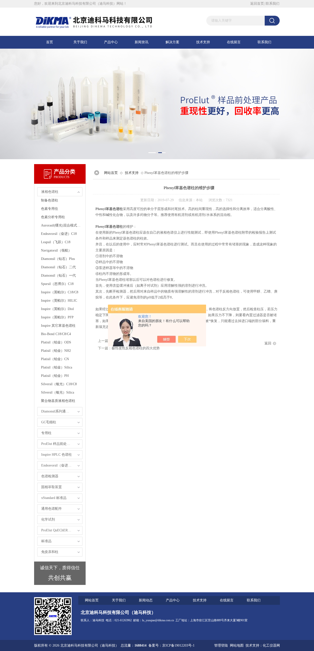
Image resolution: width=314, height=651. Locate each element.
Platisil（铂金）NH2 (56, 351)
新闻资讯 (141, 42)
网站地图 (237, 645)
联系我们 (272, 3)
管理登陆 (221, 645)
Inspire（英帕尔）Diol (57, 309)
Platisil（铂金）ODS (56, 342)
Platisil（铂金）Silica (56, 367)
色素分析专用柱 (53, 217)
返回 (267, 343)
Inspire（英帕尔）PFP (57, 317)
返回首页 (257, 3)
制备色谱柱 (49, 200)
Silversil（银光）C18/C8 (59, 384)
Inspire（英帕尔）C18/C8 (59, 292)
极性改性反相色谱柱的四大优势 (136, 348)
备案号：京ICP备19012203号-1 (171, 645)
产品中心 (111, 42)
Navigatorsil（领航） (56, 250)
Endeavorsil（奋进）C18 (59, 234)
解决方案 (172, 42)
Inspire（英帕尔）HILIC (59, 300)
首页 (49, 42)
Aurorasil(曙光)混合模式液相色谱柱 (61, 225)
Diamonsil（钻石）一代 (58, 275)
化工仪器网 (271, 645)
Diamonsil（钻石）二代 (58, 267)
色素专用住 (49, 209)
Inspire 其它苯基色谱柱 (58, 325)
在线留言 (234, 42)
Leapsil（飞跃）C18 (55, 242)
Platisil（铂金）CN (55, 359)
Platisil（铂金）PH (55, 376)
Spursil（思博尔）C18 (57, 284)
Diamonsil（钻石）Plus (58, 259)
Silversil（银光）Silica (57, 392)
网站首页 (111, 173)
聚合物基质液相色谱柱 (58, 401)
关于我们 (80, 42)
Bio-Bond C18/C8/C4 (56, 334)
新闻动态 (146, 600)
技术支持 (203, 42)
